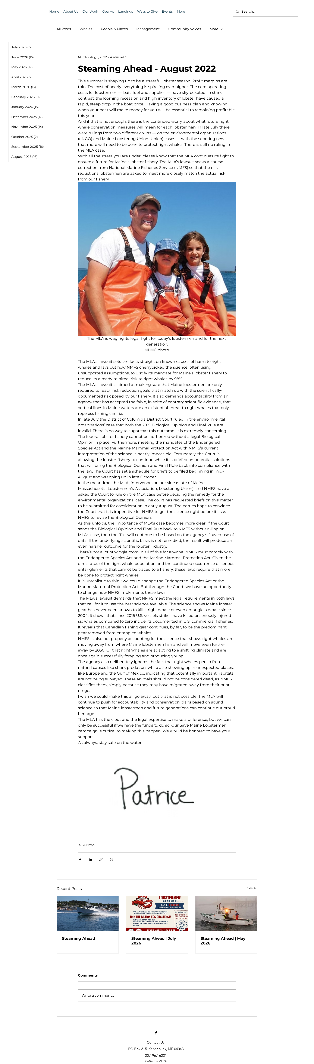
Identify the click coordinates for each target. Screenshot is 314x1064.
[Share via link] (101, 859)
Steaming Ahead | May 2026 (223, 941)
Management (148, 29)
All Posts (64, 29)
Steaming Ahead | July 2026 (153, 941)
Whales (85, 29)
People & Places (114, 29)
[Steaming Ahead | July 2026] (157, 913)
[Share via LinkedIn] (90, 859)
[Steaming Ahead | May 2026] (226, 913)
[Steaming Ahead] (88, 913)
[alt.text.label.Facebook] (156, 1033)
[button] (167, 11)
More (214, 29)
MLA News (86, 845)
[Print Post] (111, 859)
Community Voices (184, 29)
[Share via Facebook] (80, 859)
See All (252, 888)
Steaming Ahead (78, 938)
